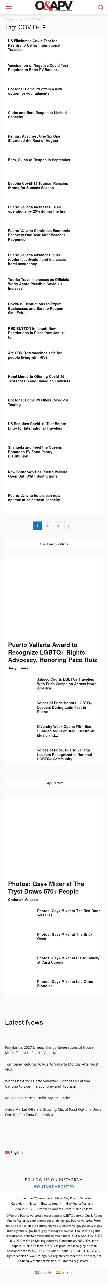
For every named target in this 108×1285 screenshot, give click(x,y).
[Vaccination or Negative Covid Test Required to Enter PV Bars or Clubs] (90, 69)
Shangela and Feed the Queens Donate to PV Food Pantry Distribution (35, 451)
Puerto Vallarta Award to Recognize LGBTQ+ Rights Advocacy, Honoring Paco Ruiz (52, 652)
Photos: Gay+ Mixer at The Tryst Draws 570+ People (46, 887)
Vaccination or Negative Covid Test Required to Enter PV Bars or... (38, 67)
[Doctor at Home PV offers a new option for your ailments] (90, 92)
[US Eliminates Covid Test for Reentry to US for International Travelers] (90, 44)
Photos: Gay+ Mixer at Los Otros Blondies (65, 983)
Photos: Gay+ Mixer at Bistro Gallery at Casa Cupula (68, 960)
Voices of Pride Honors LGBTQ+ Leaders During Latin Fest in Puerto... (64, 707)
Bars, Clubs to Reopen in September (39, 159)
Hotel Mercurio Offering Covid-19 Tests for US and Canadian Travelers (39, 378)
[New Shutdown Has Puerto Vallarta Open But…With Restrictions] (90, 475)
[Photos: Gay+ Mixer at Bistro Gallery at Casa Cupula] (17, 961)
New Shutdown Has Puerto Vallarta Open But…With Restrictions (37, 474)
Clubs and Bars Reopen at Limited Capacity (37, 115)
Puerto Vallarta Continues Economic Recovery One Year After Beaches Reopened (39, 235)
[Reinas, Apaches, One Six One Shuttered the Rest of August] (90, 140)
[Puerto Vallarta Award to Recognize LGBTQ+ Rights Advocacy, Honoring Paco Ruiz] (54, 598)
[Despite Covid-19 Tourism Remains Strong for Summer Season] (90, 187)
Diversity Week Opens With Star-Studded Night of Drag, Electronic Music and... (66, 731)
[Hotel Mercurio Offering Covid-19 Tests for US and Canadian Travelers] (90, 380)
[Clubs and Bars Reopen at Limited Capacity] (90, 116)
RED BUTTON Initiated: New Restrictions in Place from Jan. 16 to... (37, 333)
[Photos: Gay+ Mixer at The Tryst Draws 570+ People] (54, 837)
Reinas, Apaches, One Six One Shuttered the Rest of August (34, 138)
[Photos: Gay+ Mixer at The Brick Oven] (17, 938)
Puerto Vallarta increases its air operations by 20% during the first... (39, 209)
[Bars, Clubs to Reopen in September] (90, 163)
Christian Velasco (23, 900)
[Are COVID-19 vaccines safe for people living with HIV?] (90, 356)
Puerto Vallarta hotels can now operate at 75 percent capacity (34, 497)
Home (9, 19)
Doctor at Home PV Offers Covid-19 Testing (38, 402)
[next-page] (68, 525)
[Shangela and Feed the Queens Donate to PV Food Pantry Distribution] (90, 451)
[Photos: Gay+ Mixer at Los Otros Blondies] (17, 985)
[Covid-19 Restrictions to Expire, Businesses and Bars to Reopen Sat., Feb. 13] (90, 307)
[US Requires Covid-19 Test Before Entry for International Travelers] (90, 427)
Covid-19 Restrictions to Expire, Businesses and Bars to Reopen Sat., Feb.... (35, 308)
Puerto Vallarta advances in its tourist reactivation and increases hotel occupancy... (37, 259)
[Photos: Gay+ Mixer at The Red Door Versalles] (17, 914)
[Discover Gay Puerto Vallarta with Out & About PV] (54, 6)
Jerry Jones (18, 668)
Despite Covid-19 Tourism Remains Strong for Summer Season (38, 185)
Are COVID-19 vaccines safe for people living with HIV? (35, 355)
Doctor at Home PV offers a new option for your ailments (35, 91)
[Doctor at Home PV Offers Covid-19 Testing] (90, 404)
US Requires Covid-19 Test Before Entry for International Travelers (37, 426)
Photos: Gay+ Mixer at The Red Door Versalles (68, 913)
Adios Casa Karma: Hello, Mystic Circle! (37, 1097)
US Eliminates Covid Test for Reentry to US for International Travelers (34, 45)
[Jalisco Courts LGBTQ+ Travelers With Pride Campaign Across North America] (17, 683)
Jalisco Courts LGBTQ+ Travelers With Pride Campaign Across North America (67, 683)
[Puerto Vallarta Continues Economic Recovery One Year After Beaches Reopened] (90, 234)
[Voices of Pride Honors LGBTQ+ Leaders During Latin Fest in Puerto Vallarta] (17, 706)
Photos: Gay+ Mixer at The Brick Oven (64, 936)
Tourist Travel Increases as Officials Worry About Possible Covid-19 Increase (38, 284)
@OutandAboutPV (54, 1186)
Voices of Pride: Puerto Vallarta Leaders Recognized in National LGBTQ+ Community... (64, 754)
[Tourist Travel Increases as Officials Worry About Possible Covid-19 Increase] (90, 283)
